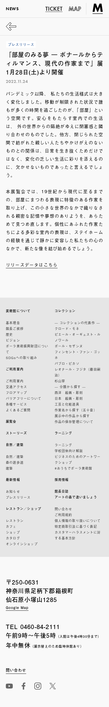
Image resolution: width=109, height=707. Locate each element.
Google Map (17, 607)
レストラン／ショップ (23, 508)
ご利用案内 (15, 369)
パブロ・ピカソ (67, 363)
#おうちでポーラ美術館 (73, 468)
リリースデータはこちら (32, 264)
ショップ (13, 532)
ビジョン (13, 340)
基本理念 (13, 322)
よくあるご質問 (18, 410)
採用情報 (62, 479)
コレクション (65, 310)
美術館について (18, 310)
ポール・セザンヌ (69, 346)
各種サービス (16, 404)
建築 (9, 468)
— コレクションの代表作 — (77, 322)
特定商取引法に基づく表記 (76, 526)
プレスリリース (18, 497)
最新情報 (13, 479)
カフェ (11, 526)
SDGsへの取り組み (21, 357)
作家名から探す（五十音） (76, 410)
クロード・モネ (67, 328)
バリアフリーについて (23, 398)
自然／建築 (15, 444)
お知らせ (13, 491)
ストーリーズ (16, 433)
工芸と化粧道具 (67, 404)
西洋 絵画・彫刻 (69, 392)
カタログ (13, 538)
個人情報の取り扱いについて (78, 520)
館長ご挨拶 (15, 328)
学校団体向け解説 (69, 450)
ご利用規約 (63, 514)
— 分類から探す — (70, 386)
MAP (75, 9)
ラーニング (63, 433)
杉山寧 (60, 381)
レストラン (15, 520)
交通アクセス (16, 386)
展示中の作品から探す (72, 415)
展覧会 (11, 421)
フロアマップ (16, 392)
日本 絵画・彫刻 (69, 398)
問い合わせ (63, 509)
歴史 (9, 334)
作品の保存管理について (74, 421)
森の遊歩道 (15, 462)
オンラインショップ (22, 543)
